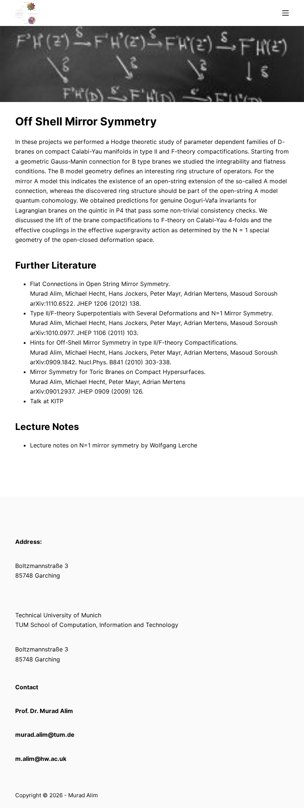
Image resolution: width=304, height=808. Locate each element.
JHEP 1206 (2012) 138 (107, 303)
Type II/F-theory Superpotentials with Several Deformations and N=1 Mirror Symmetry (150, 313)
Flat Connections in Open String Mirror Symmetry (99, 284)
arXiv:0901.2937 (52, 391)
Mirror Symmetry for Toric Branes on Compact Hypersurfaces (117, 371)
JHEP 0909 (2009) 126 (109, 391)
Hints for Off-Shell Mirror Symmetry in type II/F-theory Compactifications (133, 342)
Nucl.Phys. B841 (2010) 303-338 (123, 362)
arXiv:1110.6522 (51, 303)
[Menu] (285, 13)
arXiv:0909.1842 (52, 362)
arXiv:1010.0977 (51, 332)
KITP (57, 401)
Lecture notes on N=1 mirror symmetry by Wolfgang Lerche (113, 445)
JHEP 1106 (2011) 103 (106, 332)
